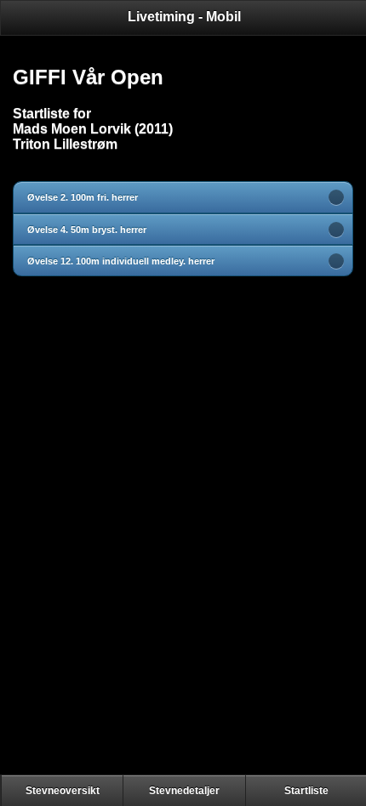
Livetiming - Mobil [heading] (184, 16)
